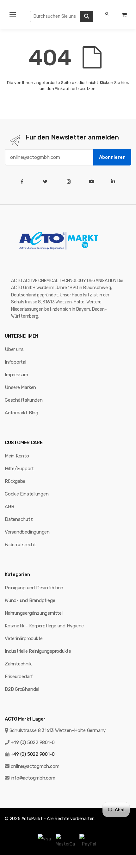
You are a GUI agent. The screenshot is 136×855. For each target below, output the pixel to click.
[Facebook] (23, 182)
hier (124, 82)
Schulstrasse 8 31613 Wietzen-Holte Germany (57, 730)
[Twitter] (46, 182)
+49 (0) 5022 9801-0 (33, 742)
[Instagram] (70, 182)
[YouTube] (93, 182)
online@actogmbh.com (35, 766)
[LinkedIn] (114, 182)
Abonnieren (112, 157)
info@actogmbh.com (33, 778)
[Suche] (86, 16)
